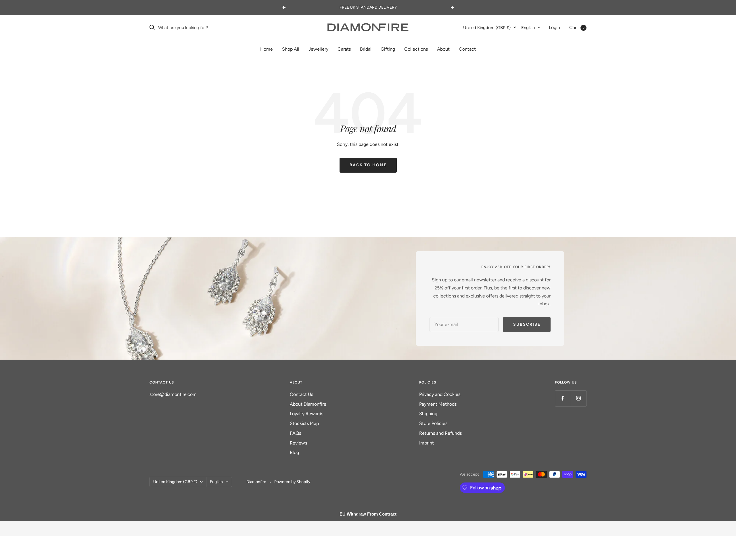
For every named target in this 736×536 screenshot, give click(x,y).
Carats (344, 49)
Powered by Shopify (292, 481)
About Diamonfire (308, 404)
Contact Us (301, 394)
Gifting (388, 49)
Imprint (426, 443)
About (443, 49)
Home (266, 49)
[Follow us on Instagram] (578, 398)
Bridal (365, 49)
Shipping (428, 413)
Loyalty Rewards (306, 413)
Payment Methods (438, 404)
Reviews (298, 443)
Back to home (368, 165)
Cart (576, 27)
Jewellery (318, 49)
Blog (294, 452)
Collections (416, 49)
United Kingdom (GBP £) (487, 27)
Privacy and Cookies (439, 394)
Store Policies (433, 423)
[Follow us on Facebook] (563, 398)
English (528, 27)
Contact (467, 49)
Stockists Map (304, 423)
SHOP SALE (391, 7)
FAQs (295, 433)
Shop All (290, 49)
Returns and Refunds (440, 433)
